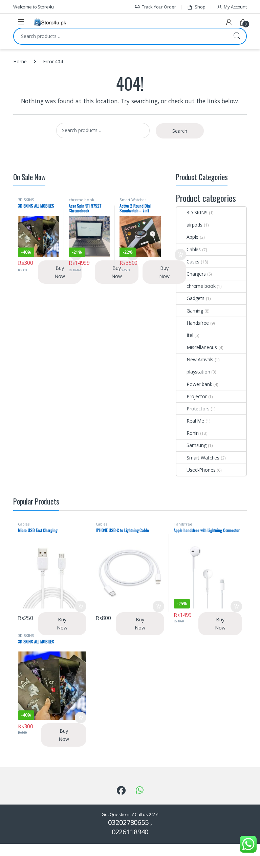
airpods (194, 224)
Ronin (193, 433)
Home (19, 61)
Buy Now (60, 272)
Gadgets (195, 298)
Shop (200, 7)
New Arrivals (200, 359)
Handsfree (198, 323)
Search (236, 36)
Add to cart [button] (180, 254)
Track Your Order (159, 7)
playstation (198, 371)
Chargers (196, 274)
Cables (194, 249)
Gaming (195, 310)
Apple (192, 237)
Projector (197, 396)
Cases (193, 261)
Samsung (197, 445)
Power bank (199, 384)
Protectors (198, 408)
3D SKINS (26, 199)
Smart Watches (133, 199)
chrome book (81, 199)
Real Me (195, 421)
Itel (190, 335)
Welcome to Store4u (33, 7)
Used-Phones (201, 470)
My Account (235, 7)
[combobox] (120, 36)
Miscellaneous (202, 347)
